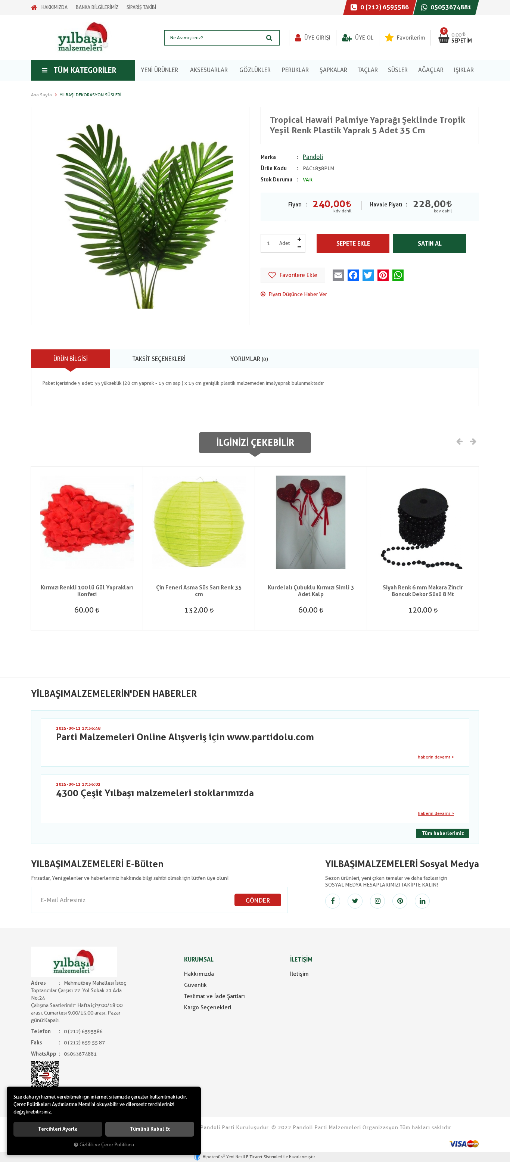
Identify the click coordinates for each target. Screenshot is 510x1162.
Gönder (258, 900)
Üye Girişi (316, 37)
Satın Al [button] (430, 243)
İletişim (299, 974)
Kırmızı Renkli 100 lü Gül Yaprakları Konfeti (87, 591)
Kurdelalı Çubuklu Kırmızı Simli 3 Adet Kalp (311, 591)
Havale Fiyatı (386, 205)
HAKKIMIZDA (54, 7)
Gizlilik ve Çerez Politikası (107, 1144)
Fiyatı (295, 205)
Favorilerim (410, 37)
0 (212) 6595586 (384, 7)
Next (472, 440)
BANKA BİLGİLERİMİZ (97, 7)
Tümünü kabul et (150, 1129)
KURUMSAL (199, 959)
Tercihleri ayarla (58, 1129)
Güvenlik (195, 985)
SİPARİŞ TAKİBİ (141, 7)
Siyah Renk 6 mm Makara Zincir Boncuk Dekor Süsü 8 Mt (423, 591)
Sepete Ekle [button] (353, 243)
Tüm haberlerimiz (443, 833)
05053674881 (450, 7)
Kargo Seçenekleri (207, 1007)
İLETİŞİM (301, 959)
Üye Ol (363, 37)
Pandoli (313, 157)
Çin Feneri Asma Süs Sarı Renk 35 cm (199, 591)
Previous (459, 440)
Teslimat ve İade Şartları (214, 996)
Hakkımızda (199, 974)
